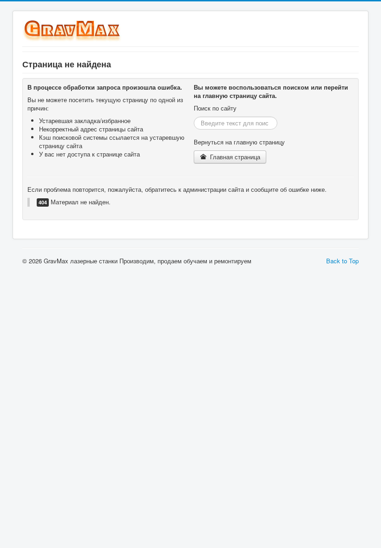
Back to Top (342, 260)
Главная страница (234, 156)
